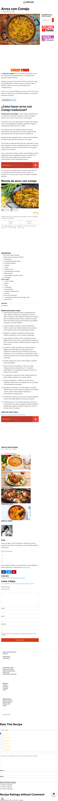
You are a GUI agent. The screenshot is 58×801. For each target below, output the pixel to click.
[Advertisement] (20, 57)
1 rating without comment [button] (17, 578)
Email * (2, 776)
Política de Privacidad (9, 670)
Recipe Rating (5, 587)
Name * (2, 770)
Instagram (5, 686)
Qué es (5, 705)
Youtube (5, 685)
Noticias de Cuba (7, 700)
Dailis (23, 227)
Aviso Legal (6, 672)
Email (3, 616)
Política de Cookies (8, 669)
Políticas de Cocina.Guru (10, 674)
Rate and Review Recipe (8, 782)
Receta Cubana (7, 702)
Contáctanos (6, 658)
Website (3, 624)
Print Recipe (6, 210)
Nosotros (5, 653)
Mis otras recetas (6, 551)
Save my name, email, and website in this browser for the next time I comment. (19, 634)
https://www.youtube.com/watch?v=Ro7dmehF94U (13, 414)
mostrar (12, 100)
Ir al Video (25, 70)
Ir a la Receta (16, 70)
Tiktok (4, 689)
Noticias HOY (6, 703)
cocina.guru (26, 567)
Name (3, 608)
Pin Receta (15, 210)
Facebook (5, 688)
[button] (33, 212)
